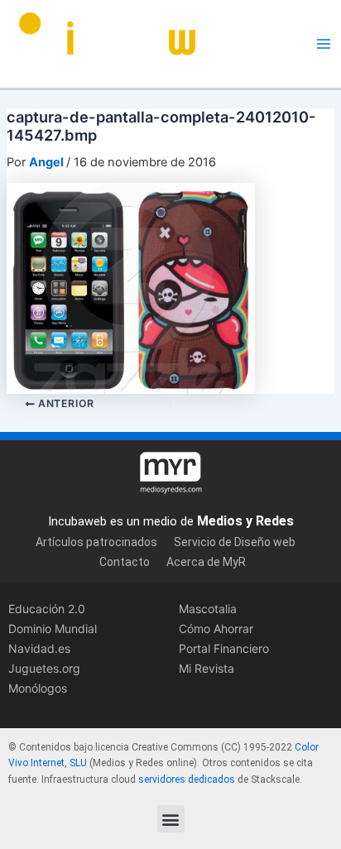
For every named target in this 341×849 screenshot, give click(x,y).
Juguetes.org (44, 668)
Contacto (124, 561)
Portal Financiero (224, 648)
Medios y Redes (245, 521)
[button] (171, 818)
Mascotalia (208, 609)
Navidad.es (39, 648)
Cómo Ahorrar (216, 628)
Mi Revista (206, 668)
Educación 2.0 (46, 609)
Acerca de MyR (206, 561)
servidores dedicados (186, 779)
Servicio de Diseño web (234, 542)
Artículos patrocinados (96, 542)
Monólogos (37, 688)
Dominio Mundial (52, 628)
